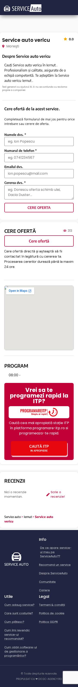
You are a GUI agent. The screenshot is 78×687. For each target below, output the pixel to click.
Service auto (12, 517)
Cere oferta (39, 207)
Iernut (28, 517)
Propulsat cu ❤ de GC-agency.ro (39, 679)
